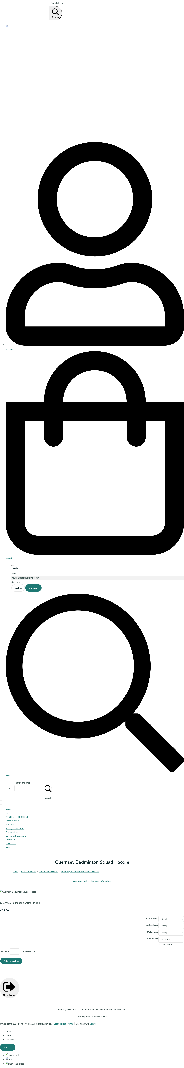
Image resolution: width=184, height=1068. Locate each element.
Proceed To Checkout (101, 881)
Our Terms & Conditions (16, 836)
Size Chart (10, 824)
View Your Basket (81, 881)
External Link (11, 843)
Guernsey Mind (12, 832)
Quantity (4, 951)
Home (8, 809)
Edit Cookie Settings (63, 1023)
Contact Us (10, 840)
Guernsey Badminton (48, 871)
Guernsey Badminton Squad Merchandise (80, 871)
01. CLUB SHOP (28, 871)
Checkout (33, 588)
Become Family (12, 821)
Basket (18, 588)
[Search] (48, 788)
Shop (8, 813)
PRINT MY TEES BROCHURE (18, 817)
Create (93, 1023)
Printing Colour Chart (15, 828)
